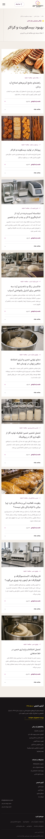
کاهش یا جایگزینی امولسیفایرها (35, 748)
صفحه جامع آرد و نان (38, 767)
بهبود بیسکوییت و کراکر (26, 16)
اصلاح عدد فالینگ (39, 731)
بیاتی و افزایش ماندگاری (37, 745)
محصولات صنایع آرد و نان (37, 822)
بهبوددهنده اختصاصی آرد (37, 771)
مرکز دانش (36, 16)
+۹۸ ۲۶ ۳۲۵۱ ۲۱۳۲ (6, 804)
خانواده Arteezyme (38, 764)
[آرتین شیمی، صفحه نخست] (38, 4)
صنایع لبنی (29, 826)
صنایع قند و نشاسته (39, 826)
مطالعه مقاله (22, 109)
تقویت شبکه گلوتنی (38, 741)
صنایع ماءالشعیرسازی (15, 822)
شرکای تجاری (40, 793)
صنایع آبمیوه (26, 822)
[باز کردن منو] (3, 4)
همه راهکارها (40, 751)
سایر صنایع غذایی (39, 774)
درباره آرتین (41, 790)
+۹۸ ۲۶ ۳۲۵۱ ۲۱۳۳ (6, 807)
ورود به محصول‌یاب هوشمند (34, 718)
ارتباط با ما (41, 797)
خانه (42, 16)
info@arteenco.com (7, 800)
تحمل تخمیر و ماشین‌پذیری (36, 738)
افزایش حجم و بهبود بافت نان (36, 734)
